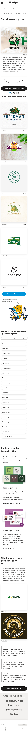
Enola (25, 54)
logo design (11, 71)
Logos (13, 8)
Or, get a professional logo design (13, 96)
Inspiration (8, 8)
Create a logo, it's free (10, 503)
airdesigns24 (5, 224)
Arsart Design (6, 256)
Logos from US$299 (10, 548)
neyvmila (4, 611)
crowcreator (4, 640)
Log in (25, 3)
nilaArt (4, 287)
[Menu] (2, 3)
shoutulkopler (6, 193)
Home (2, 8)
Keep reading (14, 655)
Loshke (4, 161)
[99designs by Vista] (13, 3)
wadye (4, 130)
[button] (26, 722)
